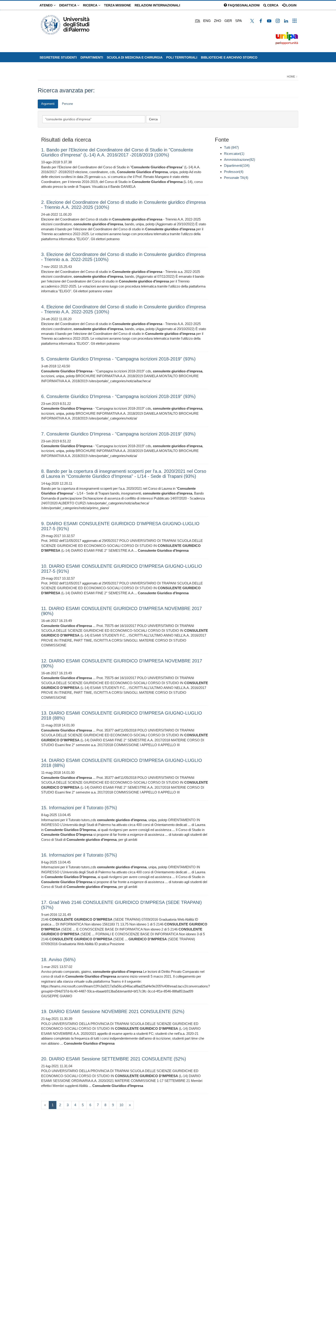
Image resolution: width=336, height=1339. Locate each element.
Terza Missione (117, 5)
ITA (197, 21)
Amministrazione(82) (239, 159)
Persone (67, 103)
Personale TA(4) (236, 178)
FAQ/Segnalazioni (243, 5)
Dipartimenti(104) (237, 165)
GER (228, 21)
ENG (207, 21)
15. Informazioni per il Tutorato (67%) (79, 807)
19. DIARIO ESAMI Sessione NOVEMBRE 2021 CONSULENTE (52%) (112, 1011)
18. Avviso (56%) (58, 959)
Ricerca (90, 5)
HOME (291, 76)
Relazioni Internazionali (157, 5)
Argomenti (48, 103)
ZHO (217, 21)
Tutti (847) (231, 147)
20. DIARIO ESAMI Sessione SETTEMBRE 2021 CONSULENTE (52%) (113, 1058)
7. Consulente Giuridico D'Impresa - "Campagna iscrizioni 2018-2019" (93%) (118, 433)
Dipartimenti (91, 57)
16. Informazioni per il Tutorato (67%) (79, 855)
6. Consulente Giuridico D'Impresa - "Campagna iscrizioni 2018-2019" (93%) (118, 396)
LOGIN (290, 5)
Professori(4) (233, 172)
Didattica (68, 5)
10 (121, 1105)
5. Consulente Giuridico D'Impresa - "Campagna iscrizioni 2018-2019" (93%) (118, 358)
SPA (238, 21)
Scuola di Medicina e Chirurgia (135, 57)
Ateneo (46, 5)
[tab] (48, 103)
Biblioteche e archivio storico (229, 57)
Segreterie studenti (58, 57)
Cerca (272, 5)
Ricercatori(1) (234, 154)
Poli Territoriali (181, 57)
